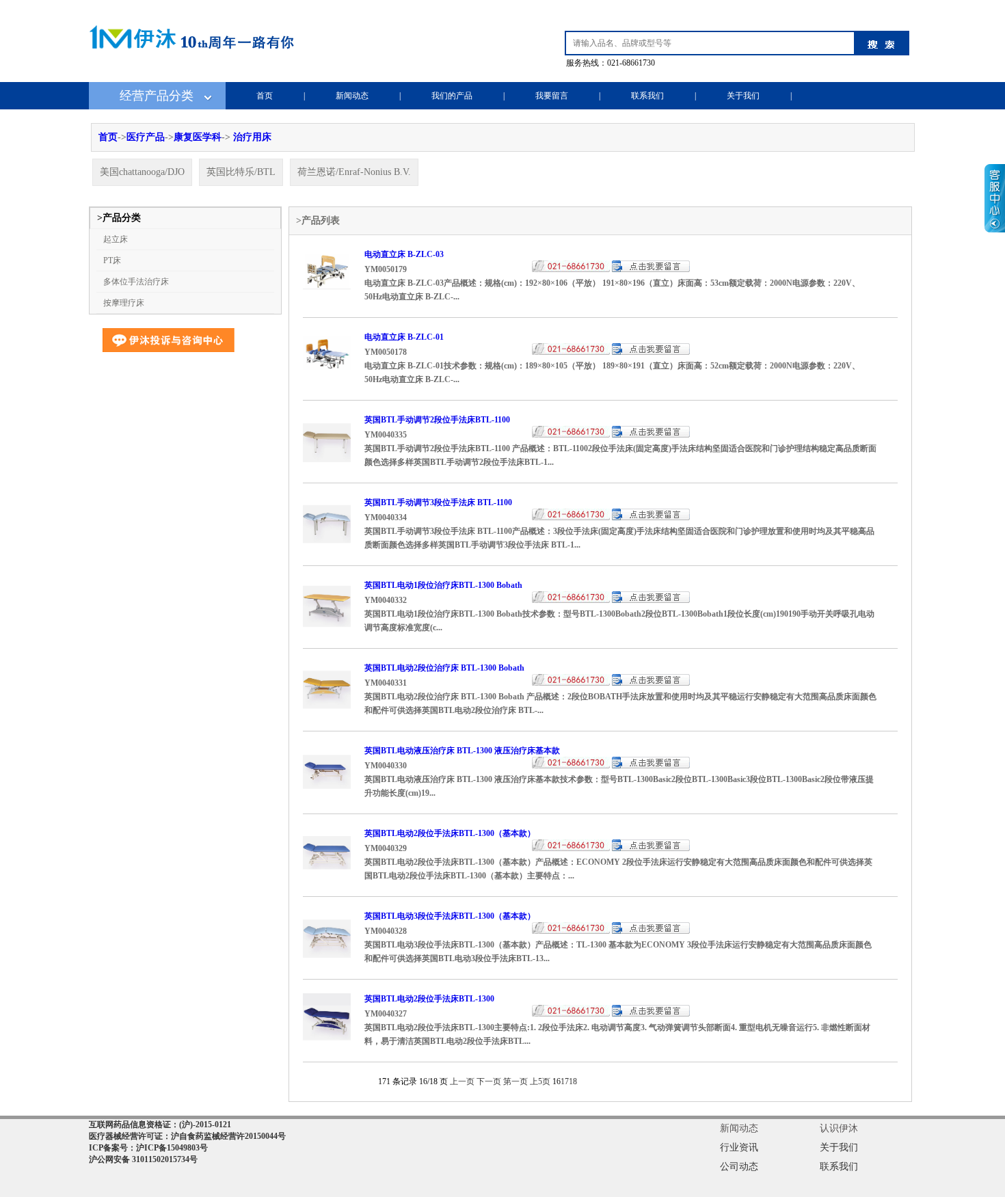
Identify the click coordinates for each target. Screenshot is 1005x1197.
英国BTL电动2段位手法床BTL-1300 (429, 999)
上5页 (540, 1081)
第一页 (515, 1081)
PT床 (112, 260)
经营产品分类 (156, 96)
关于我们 (743, 95)
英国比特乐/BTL (241, 172)
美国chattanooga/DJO (142, 172)
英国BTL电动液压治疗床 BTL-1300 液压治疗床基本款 (462, 750)
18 (573, 1081)
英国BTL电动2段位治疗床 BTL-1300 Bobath (444, 668)
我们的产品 (451, 95)
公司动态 (739, 1166)
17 (565, 1081)
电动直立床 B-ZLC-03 (404, 254)
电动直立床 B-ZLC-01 (404, 337)
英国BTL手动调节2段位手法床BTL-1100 (437, 420)
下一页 (489, 1081)
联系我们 (647, 95)
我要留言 (551, 95)
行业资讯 (739, 1147)
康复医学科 (198, 137)
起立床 (115, 239)
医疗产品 (145, 137)
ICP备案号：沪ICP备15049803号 (148, 1148)
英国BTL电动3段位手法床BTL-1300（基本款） (449, 916)
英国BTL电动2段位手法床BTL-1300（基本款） (449, 833)
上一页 (462, 1081)
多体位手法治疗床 (136, 281)
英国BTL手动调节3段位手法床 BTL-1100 (438, 502)
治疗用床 (252, 137)
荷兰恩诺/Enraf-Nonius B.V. (354, 172)
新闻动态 (352, 95)
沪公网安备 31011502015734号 (143, 1159)
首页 (264, 95)
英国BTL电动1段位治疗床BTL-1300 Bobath (443, 585)
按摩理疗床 (123, 303)
